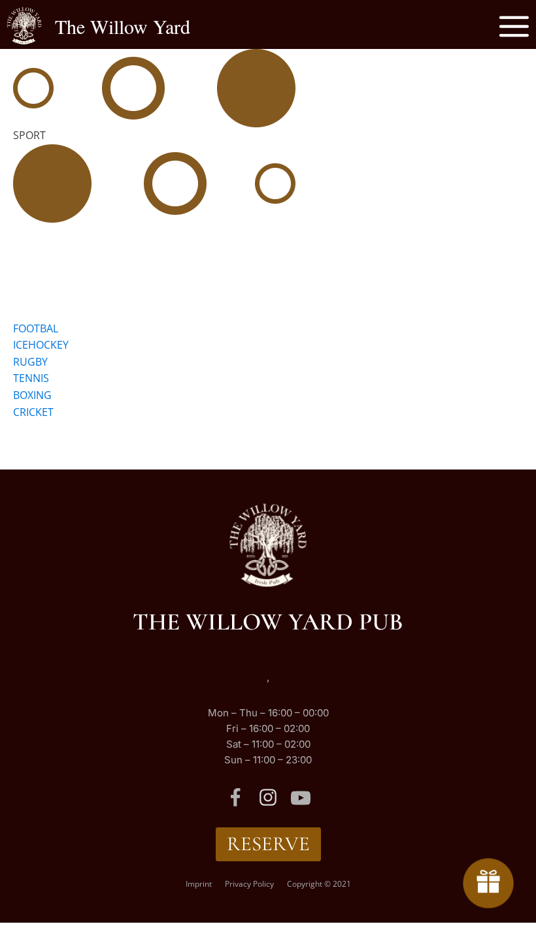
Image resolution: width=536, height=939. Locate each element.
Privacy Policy (249, 883)
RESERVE (268, 843)
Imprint (199, 883)
